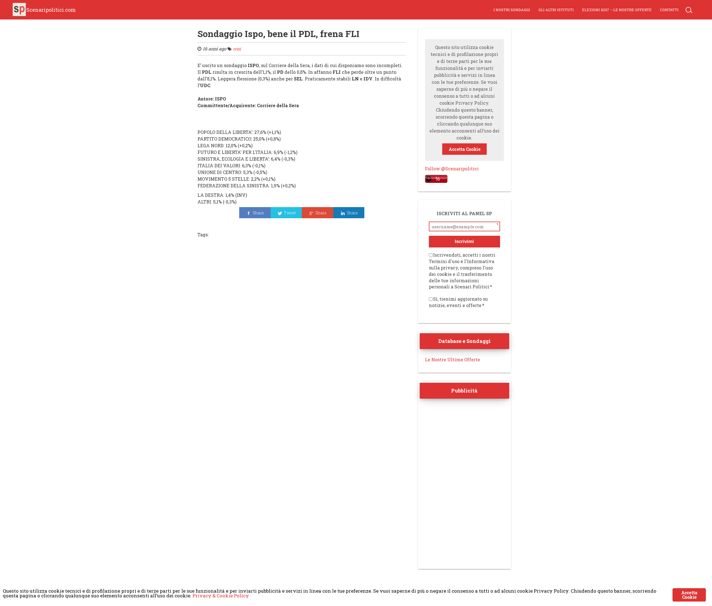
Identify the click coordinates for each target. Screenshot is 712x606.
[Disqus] (301, 318)
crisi (237, 48)
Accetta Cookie (464, 149)
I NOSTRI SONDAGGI (511, 9)
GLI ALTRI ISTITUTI (556, 9)
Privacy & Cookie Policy (220, 595)
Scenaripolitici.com (51, 9)
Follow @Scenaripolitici (452, 168)
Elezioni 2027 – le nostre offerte (617, 9)
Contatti (669, 9)
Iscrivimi (464, 241)
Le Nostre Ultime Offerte (452, 359)
